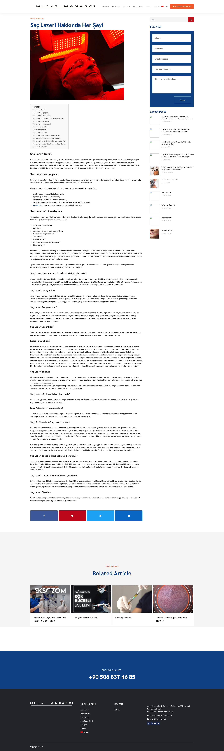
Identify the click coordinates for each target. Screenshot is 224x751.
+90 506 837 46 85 (183, 6)
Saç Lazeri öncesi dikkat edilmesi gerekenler (49, 141)
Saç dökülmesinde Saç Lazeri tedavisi (47, 138)
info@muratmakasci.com (161, 715)
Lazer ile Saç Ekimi (39, 129)
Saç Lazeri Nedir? (39, 110)
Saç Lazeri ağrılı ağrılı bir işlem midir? (46, 135)
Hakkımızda (116, 6)
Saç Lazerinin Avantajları (42, 115)
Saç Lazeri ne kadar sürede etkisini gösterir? (49, 118)
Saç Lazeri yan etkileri (41, 127)
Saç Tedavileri (138, 6)
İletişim (148, 6)
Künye (157, 6)
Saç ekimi (37, 205)
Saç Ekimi (126, 6)
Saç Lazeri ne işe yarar (41, 112)
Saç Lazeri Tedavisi (40, 132)
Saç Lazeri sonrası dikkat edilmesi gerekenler (49, 144)
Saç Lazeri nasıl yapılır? (41, 121)
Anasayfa (105, 6)
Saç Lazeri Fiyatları (40, 147)
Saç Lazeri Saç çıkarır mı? (42, 124)
